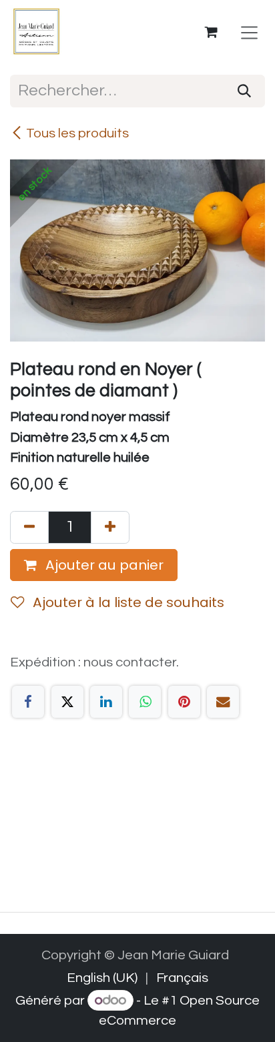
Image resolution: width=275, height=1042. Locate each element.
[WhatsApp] (145, 702)
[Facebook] (28, 702)
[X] (67, 702)
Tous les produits (77, 133)
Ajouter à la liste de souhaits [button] (126, 602)
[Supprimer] (29, 527)
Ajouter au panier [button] (103, 565)
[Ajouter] (110, 527)
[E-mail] (223, 702)
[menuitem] (102, 978)
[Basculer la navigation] (250, 32)
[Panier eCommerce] (211, 32)
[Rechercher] (244, 91)
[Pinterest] (184, 702)
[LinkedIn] (106, 702)
